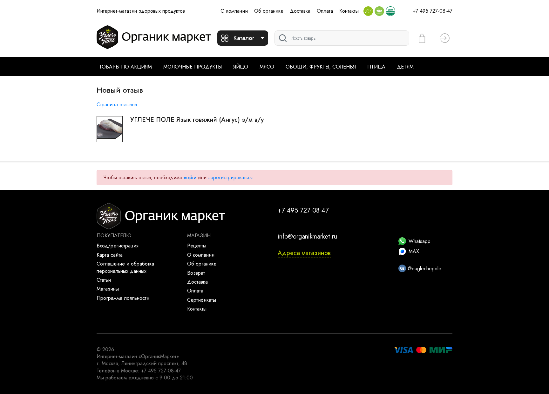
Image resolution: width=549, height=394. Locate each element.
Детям (405, 66)
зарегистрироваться (230, 177)
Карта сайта (110, 255)
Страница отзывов (117, 104)
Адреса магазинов (304, 253)
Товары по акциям (125, 66)
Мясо (267, 66)
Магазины (108, 288)
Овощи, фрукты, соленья (321, 66)
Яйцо (240, 66)
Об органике (268, 11)
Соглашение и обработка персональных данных (125, 267)
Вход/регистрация (118, 245)
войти (190, 177)
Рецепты (196, 245)
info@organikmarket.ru (307, 236)
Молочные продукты (192, 66)
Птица (376, 66)
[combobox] (341, 38)
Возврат (196, 273)
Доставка (300, 11)
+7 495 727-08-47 (432, 11)
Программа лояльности (123, 298)
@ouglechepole (423, 268)
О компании (234, 11)
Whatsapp (419, 241)
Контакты (349, 11)
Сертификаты (201, 300)
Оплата (325, 11)
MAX (414, 251)
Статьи (104, 280)
